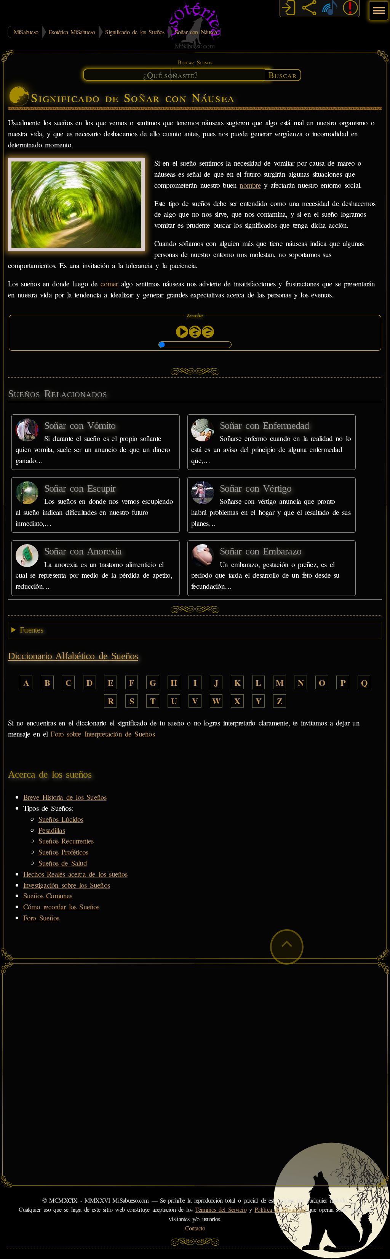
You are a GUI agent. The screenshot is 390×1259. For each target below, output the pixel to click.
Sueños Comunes (47, 895)
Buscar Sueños (195, 62)
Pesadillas (51, 830)
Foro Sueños (41, 917)
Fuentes (31, 629)
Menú (377, 6)
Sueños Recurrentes (66, 840)
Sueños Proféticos (63, 851)
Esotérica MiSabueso (71, 32)
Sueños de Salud (62, 863)
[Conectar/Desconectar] (288, 9)
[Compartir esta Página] (309, 9)
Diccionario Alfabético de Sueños (73, 655)
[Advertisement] (195, 1021)
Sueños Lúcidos (60, 819)
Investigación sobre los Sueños (66, 885)
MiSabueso (26, 32)
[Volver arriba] (287, 947)
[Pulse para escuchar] (182, 331)
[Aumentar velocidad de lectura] (195, 331)
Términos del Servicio (220, 1209)
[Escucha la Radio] (330, 9)
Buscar (283, 74)
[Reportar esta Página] (350, 9)
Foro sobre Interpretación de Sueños (102, 733)
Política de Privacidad (279, 1209)
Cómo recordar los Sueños (61, 906)
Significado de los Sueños (134, 32)
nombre (250, 185)
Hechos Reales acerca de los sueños (75, 874)
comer (109, 283)
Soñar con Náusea (196, 32)
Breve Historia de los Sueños (65, 797)
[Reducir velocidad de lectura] (207, 331)
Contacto (195, 1228)
